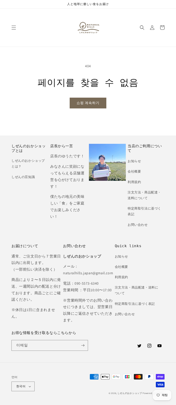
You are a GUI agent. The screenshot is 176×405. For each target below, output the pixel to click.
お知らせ (134, 161)
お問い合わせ (138, 225)
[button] (14, 28)
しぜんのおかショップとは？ (28, 163)
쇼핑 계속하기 (88, 103)
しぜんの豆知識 (23, 177)
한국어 (20, 386)
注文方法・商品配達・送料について (144, 195)
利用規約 (134, 182)
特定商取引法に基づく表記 (144, 211)
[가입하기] (83, 345)
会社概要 (134, 171)
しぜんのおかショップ (130, 393)
